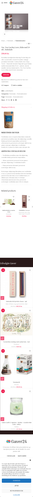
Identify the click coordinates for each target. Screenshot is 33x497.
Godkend (16, 480)
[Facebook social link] (7, 100)
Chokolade (10, 41)
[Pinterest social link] (11, 100)
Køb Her (6, 75)
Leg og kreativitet (19, 304)
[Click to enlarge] (4, 34)
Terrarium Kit (16, 382)
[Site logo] (16, 3)
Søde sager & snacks (24, 214)
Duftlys (16, 427)
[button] (30, 460)
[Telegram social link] (16, 100)
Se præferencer (16, 491)
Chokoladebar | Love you (24, 210)
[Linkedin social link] (14, 100)
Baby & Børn (9, 304)
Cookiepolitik (16, 494)
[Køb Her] (13, 200)
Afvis (16, 486)
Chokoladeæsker (20, 41)
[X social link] (9, 100)
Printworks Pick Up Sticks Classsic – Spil (16, 301)
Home (3, 41)
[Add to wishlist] (13, 196)
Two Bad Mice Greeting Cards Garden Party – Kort (16, 342)
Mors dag (27, 212)
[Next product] (31, 44)
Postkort (16, 344)
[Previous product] (27, 44)
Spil (26, 304)
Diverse (16, 384)
